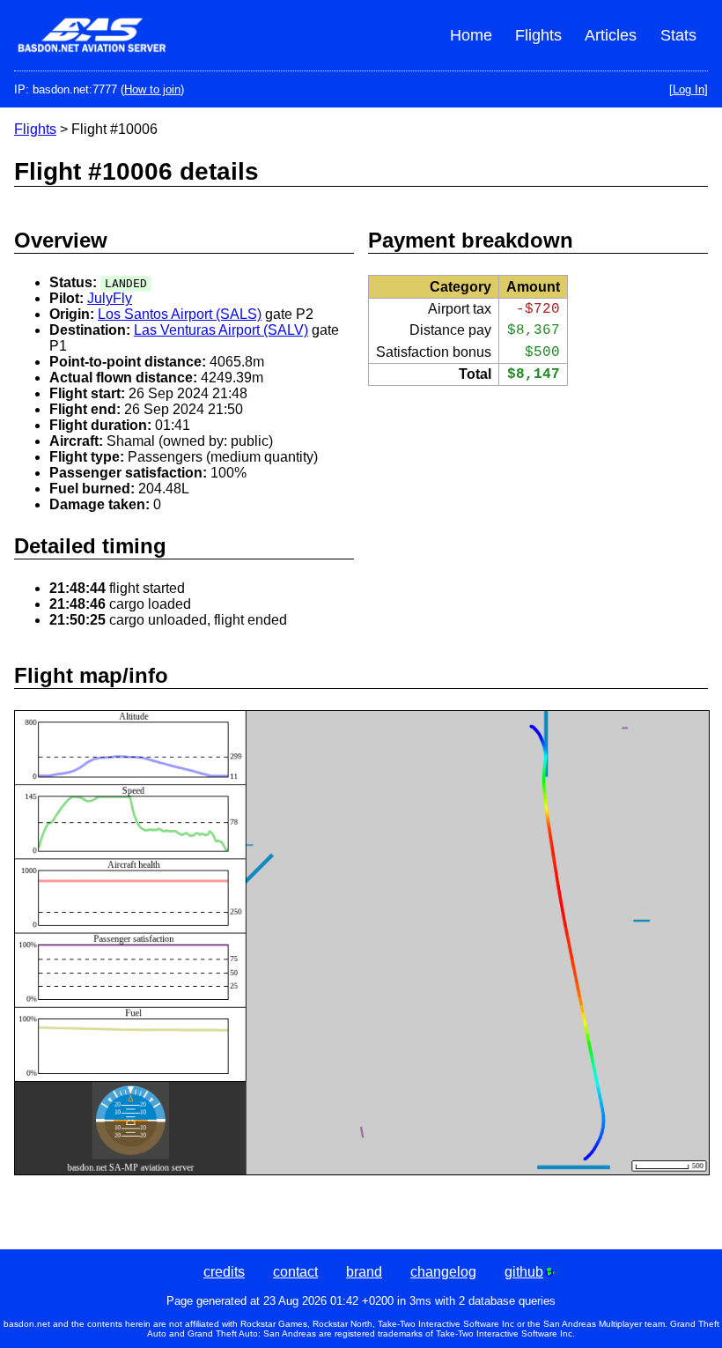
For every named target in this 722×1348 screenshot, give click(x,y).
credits (224, 1271)
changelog (443, 1271)
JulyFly (109, 298)
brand (364, 1271)
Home (471, 35)
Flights (538, 35)
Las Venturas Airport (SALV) (221, 329)
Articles (611, 35)
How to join (152, 89)
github (524, 1271)
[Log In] (688, 89)
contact (295, 1271)
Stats (678, 35)
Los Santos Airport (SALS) (180, 314)
